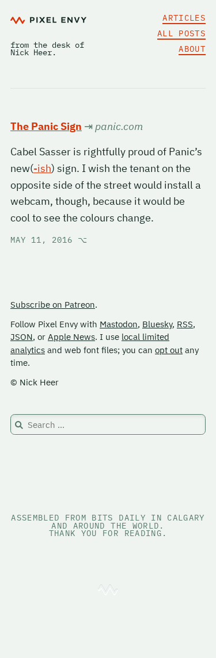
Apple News (71, 336)
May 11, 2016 (49, 240)
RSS (185, 324)
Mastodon (119, 324)
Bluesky (157, 324)
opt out (169, 350)
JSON (21, 336)
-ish (42, 168)
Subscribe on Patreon (52, 304)
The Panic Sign (46, 126)
